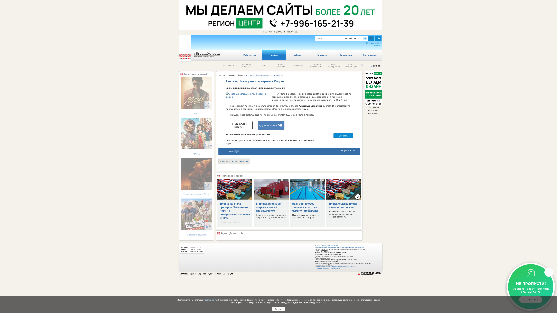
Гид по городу (370, 54)
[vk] (280, 125)
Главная (221, 75)
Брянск (193, 273)
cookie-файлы (211, 300)
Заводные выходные (246, 65)
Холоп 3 (202, 148)
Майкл (202, 108)
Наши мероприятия (334, 65)
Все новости (228, 65)
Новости (274, 54)
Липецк (218, 273)
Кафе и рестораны (281, 65)
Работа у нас (249, 54)
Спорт (240, 75)
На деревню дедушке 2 (198, 229)
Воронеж (202, 273)
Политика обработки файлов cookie (327, 268)
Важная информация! (351, 65)
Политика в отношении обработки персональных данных (335, 266)
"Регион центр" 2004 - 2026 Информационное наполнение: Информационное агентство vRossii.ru (339, 247)
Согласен (278, 309)
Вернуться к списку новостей (235, 161)
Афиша (298, 54)
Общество (298, 65)
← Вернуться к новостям (239, 125)
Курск (210, 273)
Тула (231, 273)
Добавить (343, 135)
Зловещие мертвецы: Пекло (197, 189)
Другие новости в (268, 125)
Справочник (346, 54)
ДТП (264, 65)
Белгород (184, 273)
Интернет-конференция (316, 65)
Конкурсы (322, 54)
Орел (225, 273)
